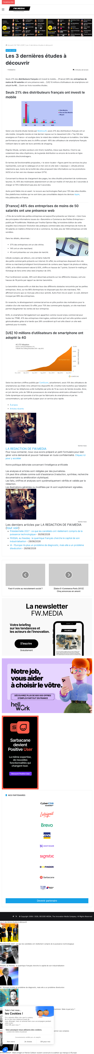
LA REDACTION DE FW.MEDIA (26, 449)
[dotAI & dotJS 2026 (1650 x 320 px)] (47, 27)
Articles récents (17, 408)
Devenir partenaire (47, 900)
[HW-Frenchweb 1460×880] (47, 712)
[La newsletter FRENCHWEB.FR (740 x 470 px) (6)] (47, 655)
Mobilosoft (42, 131)
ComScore (43, 382)
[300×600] (20, 789)
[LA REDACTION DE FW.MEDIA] (21, 443)
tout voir (12, 528)
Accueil (10, 45)
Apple (76, 194)
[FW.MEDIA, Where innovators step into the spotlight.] (19, 9)
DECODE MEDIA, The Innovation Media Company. (58, 916)
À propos (14, 405)
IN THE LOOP (19, 45)
